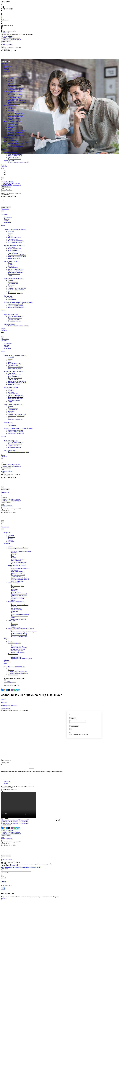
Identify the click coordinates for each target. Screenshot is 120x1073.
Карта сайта (4, 868)
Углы (9, 81)
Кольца (10, 129)
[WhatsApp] (14, 690)
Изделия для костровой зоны (13, 121)
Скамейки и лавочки (14, 118)
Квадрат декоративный (15, 97)
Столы (10, 119)
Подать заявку (5, 61)
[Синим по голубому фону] (1, 14)
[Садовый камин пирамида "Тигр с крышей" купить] (31, 756)
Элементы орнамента (14, 85)
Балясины (11, 78)
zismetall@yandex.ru (6, 44)
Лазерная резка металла (15, 155)
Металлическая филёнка (15, 89)
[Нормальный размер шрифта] (2, 5)
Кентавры (11, 110)
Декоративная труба (14, 104)
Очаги (10, 134)
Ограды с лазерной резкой (15, 115)
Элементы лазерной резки (15, 88)
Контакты (4, 166)
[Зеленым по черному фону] (1, 18)
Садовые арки (12, 140)
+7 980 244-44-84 (8, 36)
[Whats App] (5, 174)
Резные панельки (13, 86)
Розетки (10, 80)
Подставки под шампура (15, 135)
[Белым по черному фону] (1, 12)
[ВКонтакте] (2, 690)
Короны (10, 83)
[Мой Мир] (7, 690)
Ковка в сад (8, 137)
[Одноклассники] (4, 690)
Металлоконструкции (11, 152)
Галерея (3, 165)
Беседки (10, 138)
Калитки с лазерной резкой (16, 146)
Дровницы (11, 127)
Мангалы (10, 123)
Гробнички (11, 108)
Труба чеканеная (13, 99)
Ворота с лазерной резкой (15, 143)
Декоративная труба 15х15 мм (17, 100)
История (6, 68)
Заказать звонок (5, 41)
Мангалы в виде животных (16, 132)
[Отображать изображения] (2, 21)
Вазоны (10, 107)
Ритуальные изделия (10, 105)
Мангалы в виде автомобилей (17, 130)
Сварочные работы (13, 157)
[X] (9, 690)
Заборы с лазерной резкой (15, 145)
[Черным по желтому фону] (1, 16)
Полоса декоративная (14, 94)
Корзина (3, 881)
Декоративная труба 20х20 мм (17, 102)
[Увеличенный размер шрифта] (2, 7)
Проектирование (9, 160)
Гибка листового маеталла (15, 154)
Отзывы (6, 69)
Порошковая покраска (14, 159)
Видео (6, 783)
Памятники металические (15, 116)
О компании (8, 66)
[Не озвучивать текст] (1, 29)
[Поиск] (2, 178)
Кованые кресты (13, 112)
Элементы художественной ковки (14, 77)
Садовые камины (13, 126)
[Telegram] (19, 690)
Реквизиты (7, 71)
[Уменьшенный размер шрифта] (1, 3)
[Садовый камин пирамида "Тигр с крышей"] (15, 820)
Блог (2, 168)
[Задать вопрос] (70, 729)
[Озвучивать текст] (2, 27)
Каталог (3, 74)
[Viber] (4, 171)
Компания (4, 63)
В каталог (4, 898)
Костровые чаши (13, 124)
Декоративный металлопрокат (13, 91)
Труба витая (11, 93)
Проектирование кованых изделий (18, 162)
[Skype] (16, 690)
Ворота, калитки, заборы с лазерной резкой (17, 142)
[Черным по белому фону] (1, 10)
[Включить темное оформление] (2, 211)
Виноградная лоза (13, 96)
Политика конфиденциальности (10, 867)
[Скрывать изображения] (1, 24)
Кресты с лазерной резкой (15, 113)
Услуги (3, 149)
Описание (7, 781)
